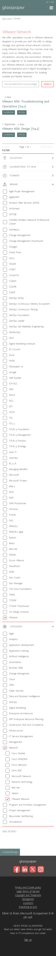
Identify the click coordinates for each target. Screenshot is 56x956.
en (47, 2)
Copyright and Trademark (28, 895)
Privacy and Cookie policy (28, 887)
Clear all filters (9, 831)
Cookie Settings (10, 852)
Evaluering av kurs (28, 907)
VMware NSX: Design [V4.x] (20, 128)
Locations (28, 903)
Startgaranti (28, 899)
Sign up (28, 939)
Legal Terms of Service (28, 891)
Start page (6, 18)
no (52, 2)
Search (48, 84)
